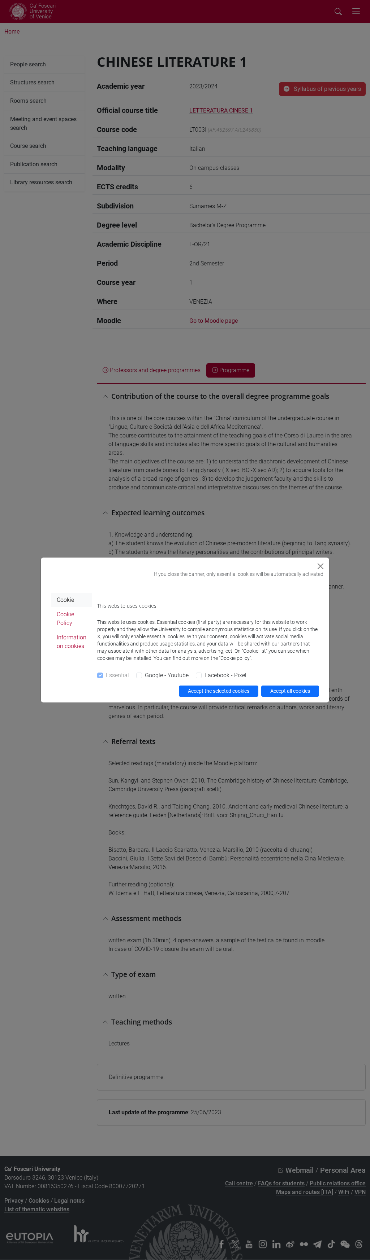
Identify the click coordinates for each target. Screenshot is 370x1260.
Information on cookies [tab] (71, 641)
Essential (117, 675)
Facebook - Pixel (225, 675)
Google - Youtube (167, 675)
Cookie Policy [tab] (65, 618)
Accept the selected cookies (218, 691)
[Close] (320, 566)
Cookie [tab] (65, 599)
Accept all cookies (290, 691)
